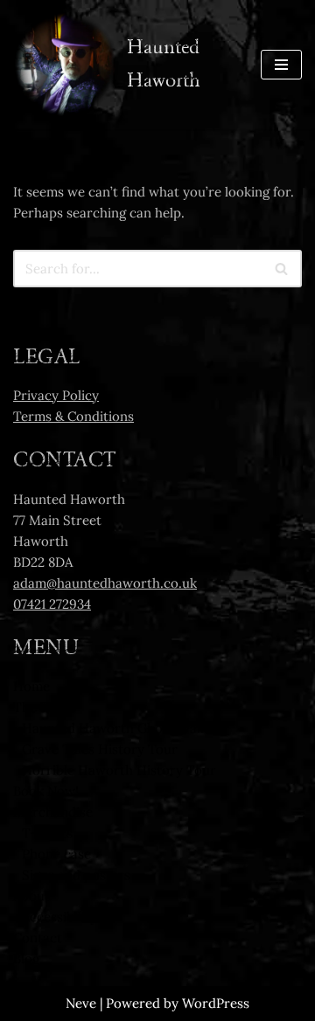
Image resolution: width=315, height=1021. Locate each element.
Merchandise (53, 812)
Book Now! (46, 791)
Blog (26, 958)
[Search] (282, 268)
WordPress (215, 1003)
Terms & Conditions (73, 416)
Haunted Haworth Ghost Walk (114, 728)
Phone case (56, 853)
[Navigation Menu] (281, 64)
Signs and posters (76, 874)
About (31, 895)
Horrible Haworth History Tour (119, 770)
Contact (37, 937)
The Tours (44, 707)
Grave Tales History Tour (100, 749)
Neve (81, 1003)
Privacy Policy (56, 395)
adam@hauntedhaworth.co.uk (105, 583)
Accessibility (59, 916)
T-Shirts (47, 832)
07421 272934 (52, 604)
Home (31, 686)
